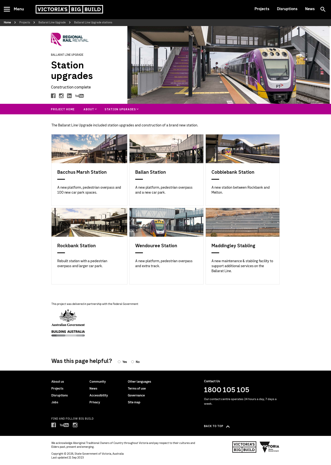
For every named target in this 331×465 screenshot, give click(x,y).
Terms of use (137, 388)
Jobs (54, 402)
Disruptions (287, 9)
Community (97, 381)
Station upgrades (120, 109)
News (310, 9)
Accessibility (98, 395)
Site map (134, 402)
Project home (63, 109)
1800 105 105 (226, 390)
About (89, 109)
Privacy (94, 402)
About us (57, 381)
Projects (262, 9)
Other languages (139, 381)
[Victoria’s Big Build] (69, 9)
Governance (136, 395)
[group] (89, 109)
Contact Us (212, 381)
